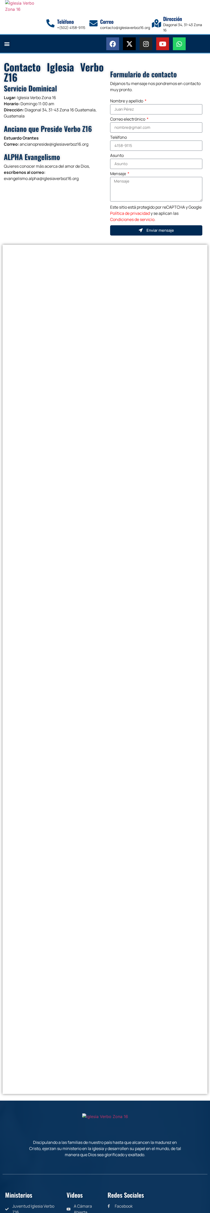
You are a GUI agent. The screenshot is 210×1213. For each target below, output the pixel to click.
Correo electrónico (128, 119)
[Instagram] (146, 43)
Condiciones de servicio (132, 219)
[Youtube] (162, 43)
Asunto (117, 155)
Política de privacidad (130, 213)
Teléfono (118, 137)
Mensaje (118, 174)
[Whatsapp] (179, 43)
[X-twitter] (129, 43)
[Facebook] (112, 43)
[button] (7, 44)
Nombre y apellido (127, 101)
